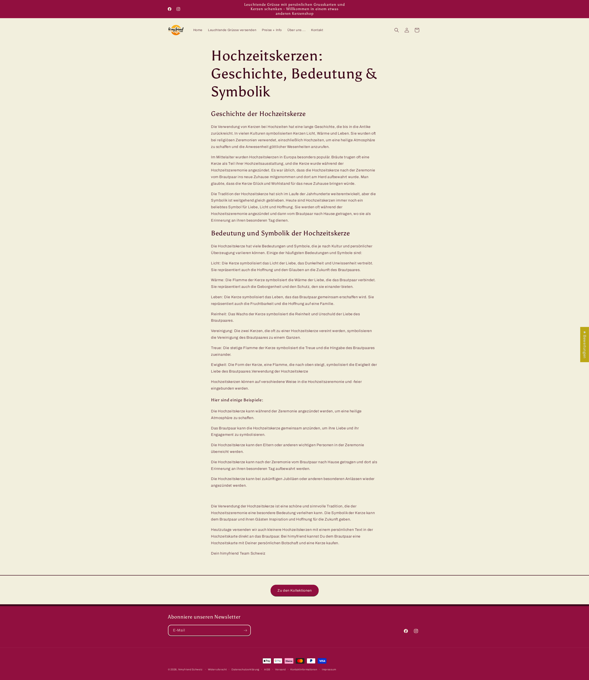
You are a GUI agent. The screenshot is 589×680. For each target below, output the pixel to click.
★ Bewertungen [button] (585, 344)
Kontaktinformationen (303, 669)
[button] (397, 30)
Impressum (329, 669)
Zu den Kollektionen (294, 590)
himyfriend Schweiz (190, 669)
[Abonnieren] (245, 630)
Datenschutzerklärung (245, 669)
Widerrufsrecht (217, 669)
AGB (267, 669)
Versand (280, 669)
